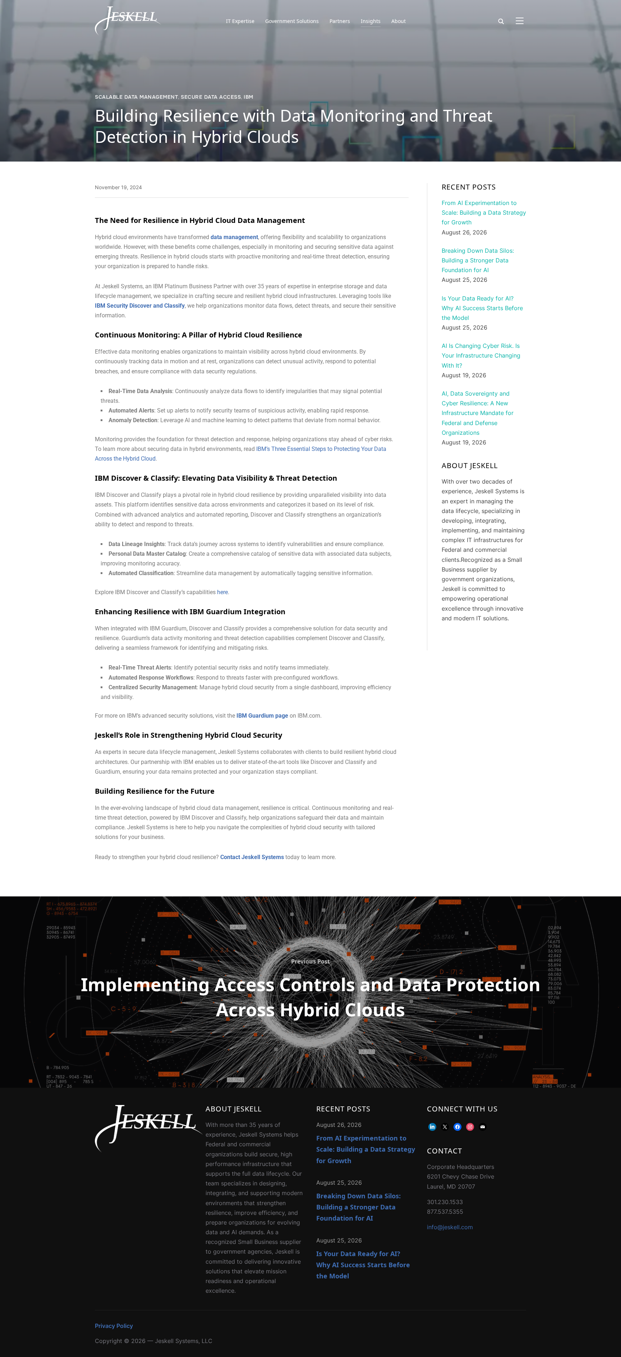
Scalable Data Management (136, 97)
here (222, 592)
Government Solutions (292, 21)
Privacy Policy (114, 1325)
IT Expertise (240, 21)
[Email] (483, 1126)
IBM (248, 97)
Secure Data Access (211, 97)
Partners (340, 21)
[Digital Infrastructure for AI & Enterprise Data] (149, 1109)
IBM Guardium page (262, 715)
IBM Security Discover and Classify (140, 305)
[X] (445, 1126)
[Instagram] (470, 1126)
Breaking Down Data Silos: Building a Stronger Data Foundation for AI (358, 1207)
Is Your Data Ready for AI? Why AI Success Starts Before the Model (363, 1264)
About (398, 21)
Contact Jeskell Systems (252, 857)
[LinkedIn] (432, 1126)
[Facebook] (457, 1126)
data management (234, 237)
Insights (371, 21)
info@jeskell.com (450, 1227)
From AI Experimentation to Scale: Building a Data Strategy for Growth (365, 1149)
